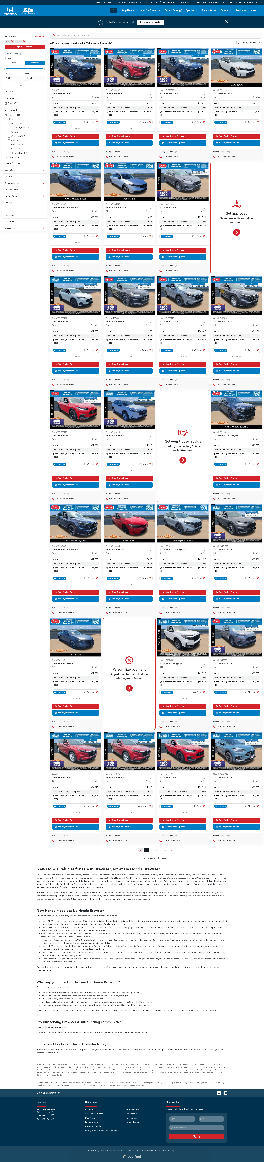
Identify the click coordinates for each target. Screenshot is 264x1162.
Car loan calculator (94, 1114)
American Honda (93, 1126)
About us (89, 1110)
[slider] (4, 68)
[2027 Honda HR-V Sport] (75, 295)
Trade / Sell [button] (207, 10)
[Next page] (171, 850)
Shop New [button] (126, 10)
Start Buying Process (67, 136)
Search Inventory (113, 10)
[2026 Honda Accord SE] (129, 181)
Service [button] (239, 10)
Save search (26, 47)
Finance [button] (224, 10)
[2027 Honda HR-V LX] (183, 181)
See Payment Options (68, 143)
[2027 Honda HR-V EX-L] (236, 523)
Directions (90, 1118)
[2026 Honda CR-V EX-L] (183, 295)
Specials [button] (190, 10)
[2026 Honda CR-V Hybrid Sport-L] (236, 409)
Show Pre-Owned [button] (148, 10)
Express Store (171, 10)
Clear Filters (39, 36)
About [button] (253, 10)
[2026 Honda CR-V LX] (75, 67)
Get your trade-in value (150, 22)
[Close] (227, 21)
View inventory (132, 1110)
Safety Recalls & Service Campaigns (102, 1131)
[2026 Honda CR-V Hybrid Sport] (75, 181)
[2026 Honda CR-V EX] (236, 295)
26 (165, 850)
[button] (175, 2)
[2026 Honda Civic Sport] (236, 67)
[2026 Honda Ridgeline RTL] (183, 637)
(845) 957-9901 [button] (48, 1119)
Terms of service (133, 1122)
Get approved (132, 1114)
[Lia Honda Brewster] (19, 10)
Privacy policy (91, 1122)
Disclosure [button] (24, 86)
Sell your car (131, 1118)
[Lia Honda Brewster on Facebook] (218, 1093)
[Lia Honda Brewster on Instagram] (224, 1093)
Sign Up (196, 1136)
